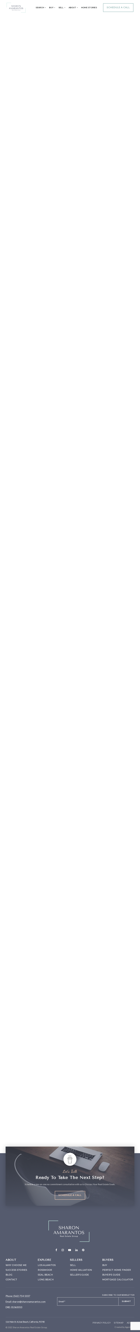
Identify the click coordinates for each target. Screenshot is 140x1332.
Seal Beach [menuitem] (45, 1274)
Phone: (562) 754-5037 (18, 1296)
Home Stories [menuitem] (89, 7)
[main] (70, 577)
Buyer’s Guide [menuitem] (111, 1274)
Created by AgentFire (124, 1327)
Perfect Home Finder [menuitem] (116, 1270)
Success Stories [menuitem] (16, 1270)
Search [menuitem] (40, 7)
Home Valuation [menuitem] (81, 1270)
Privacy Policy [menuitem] (102, 1323)
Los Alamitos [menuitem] (47, 1265)
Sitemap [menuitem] (119, 1323)
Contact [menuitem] (11, 1279)
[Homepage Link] (16, 7)
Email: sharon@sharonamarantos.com (26, 1301)
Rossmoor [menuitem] (45, 1270)
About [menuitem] (73, 7)
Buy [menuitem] (51, 7)
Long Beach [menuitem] (46, 1279)
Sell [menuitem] (61, 7)
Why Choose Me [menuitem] (16, 1265)
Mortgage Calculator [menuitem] (117, 1279)
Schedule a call (118, 7)
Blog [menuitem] (9, 1274)
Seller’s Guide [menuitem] (79, 1274)
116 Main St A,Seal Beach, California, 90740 (25, 1322)
